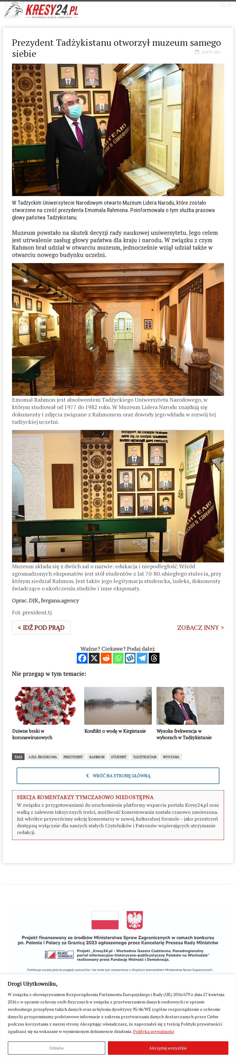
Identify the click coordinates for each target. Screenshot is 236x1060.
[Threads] (154, 658)
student (119, 757)
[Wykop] (130, 658)
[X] (94, 658)
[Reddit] (106, 658)
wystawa (171, 757)
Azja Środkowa (43, 757)
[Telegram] (142, 658)
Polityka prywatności (153, 1031)
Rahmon (96, 757)
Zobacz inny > (200, 627)
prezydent (73, 757)
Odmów (56, 1048)
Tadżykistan (144, 757)
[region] (118, 1017)
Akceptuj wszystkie (168, 1048)
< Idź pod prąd (41, 627)
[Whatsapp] (118, 658)
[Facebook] (82, 658)
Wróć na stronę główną (121, 775)
